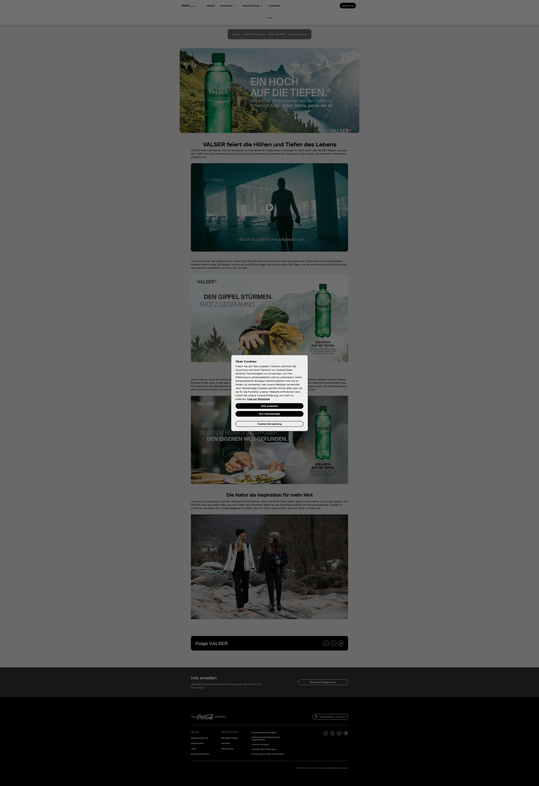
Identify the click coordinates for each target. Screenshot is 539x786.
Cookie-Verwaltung (270, 424)
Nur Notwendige (269, 413)
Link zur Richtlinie (258, 399)
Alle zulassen (269, 406)
